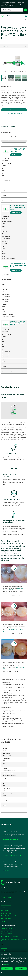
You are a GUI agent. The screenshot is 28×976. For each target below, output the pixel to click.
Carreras (3, 907)
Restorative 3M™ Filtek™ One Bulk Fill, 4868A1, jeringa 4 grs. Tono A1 (18, 265)
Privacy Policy (6, 964)
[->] (25, 10)
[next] (24, 63)
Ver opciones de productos (13, 113)
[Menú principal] (25, 16)
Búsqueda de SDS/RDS (6, 933)
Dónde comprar (16, 154)
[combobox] (14, 20)
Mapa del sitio (4, 950)
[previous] (3, 63)
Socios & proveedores (6, 913)
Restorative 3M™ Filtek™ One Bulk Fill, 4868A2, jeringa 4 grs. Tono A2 (17, 323)
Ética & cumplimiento (6, 918)
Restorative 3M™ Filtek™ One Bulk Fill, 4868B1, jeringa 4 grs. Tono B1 (18, 207)
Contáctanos (4, 948)
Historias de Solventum (6, 928)
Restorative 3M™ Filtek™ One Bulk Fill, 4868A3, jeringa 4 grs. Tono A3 (17, 149)
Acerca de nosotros (6, 905)
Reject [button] (21, 968)
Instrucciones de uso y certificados (9, 936)
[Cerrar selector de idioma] (25, 3)
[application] (14, 62)
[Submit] (25, 20)
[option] (14, 63)
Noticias (3, 921)
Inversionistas (4, 910)
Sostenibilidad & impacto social (8, 916)
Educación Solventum (6, 931)
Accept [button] (7, 968)
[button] (7, 973)
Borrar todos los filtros (14, 141)
